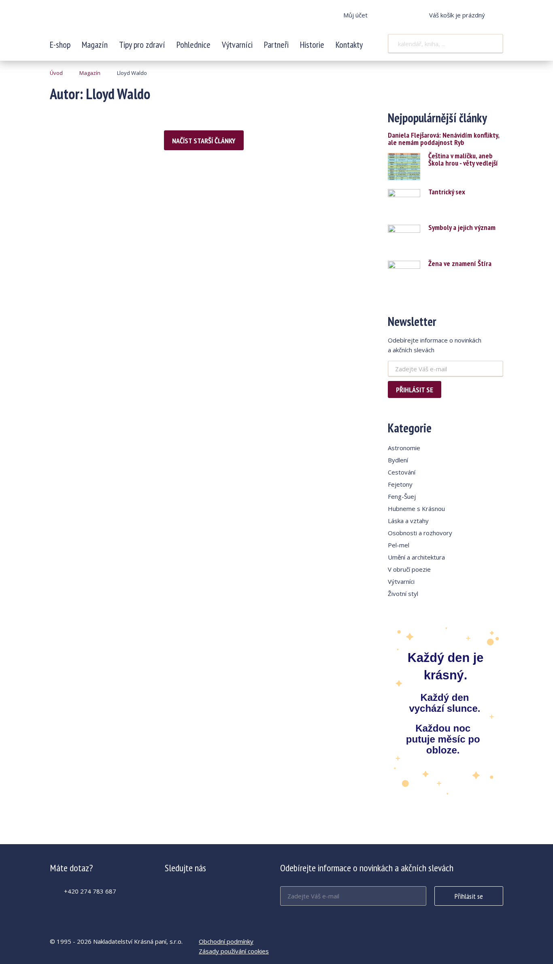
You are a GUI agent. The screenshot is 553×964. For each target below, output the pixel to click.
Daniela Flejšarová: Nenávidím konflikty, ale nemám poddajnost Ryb (443, 139)
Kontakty (349, 44)
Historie (312, 44)
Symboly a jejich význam (462, 227)
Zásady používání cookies (234, 951)
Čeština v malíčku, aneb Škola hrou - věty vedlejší (463, 159)
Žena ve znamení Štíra (459, 263)
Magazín (95, 44)
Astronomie (404, 448)
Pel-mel (398, 545)
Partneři (276, 44)
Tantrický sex (446, 192)
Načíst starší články (204, 140)
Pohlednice (194, 44)
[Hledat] (492, 44)
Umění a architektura (416, 557)
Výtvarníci (237, 44)
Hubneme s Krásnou (416, 508)
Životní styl (403, 593)
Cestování (401, 472)
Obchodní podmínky (226, 941)
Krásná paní (103, 20)
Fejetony (400, 484)
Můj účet (355, 15)
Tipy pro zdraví (142, 44)
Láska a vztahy (408, 521)
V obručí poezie (409, 569)
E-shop (60, 44)
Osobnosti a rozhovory (420, 533)
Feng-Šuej (402, 496)
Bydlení (398, 460)
